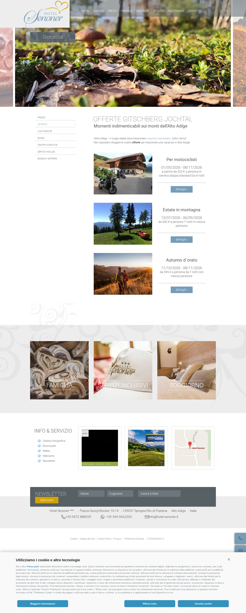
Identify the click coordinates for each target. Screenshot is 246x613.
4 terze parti (33, 566)
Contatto (194, 11)
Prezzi (112, 11)
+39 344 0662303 (119, 517)
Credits (73, 538)
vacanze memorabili (159, 138)
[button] (228, 559)
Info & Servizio (53, 431)
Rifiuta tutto (150, 603)
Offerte (42, 124)
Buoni (41, 138)
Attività (158, 11)
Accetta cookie (203, 603)
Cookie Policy (104, 538)
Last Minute (45, 131)
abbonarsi (46, 500)
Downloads (49, 445)
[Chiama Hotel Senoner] (240, 538)
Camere (99, 11)
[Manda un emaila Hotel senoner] (240, 550)
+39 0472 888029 (78, 517)
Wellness (142, 11)
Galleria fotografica (54, 440)
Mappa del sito (87, 538)
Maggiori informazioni (42, 603)
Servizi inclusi (46, 151)
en (226, 11)
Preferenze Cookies (134, 538)
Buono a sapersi (47, 158)
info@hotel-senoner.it (163, 517)
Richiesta (53, 37)
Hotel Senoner (46, 14)
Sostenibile (176, 11)
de (221, 11)
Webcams (48, 455)
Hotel (85, 11)
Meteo (46, 450)
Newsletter (49, 460)
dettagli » (182, 189)
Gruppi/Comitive (48, 145)
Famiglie (126, 11)
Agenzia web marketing (172, 538)
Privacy (117, 538)
